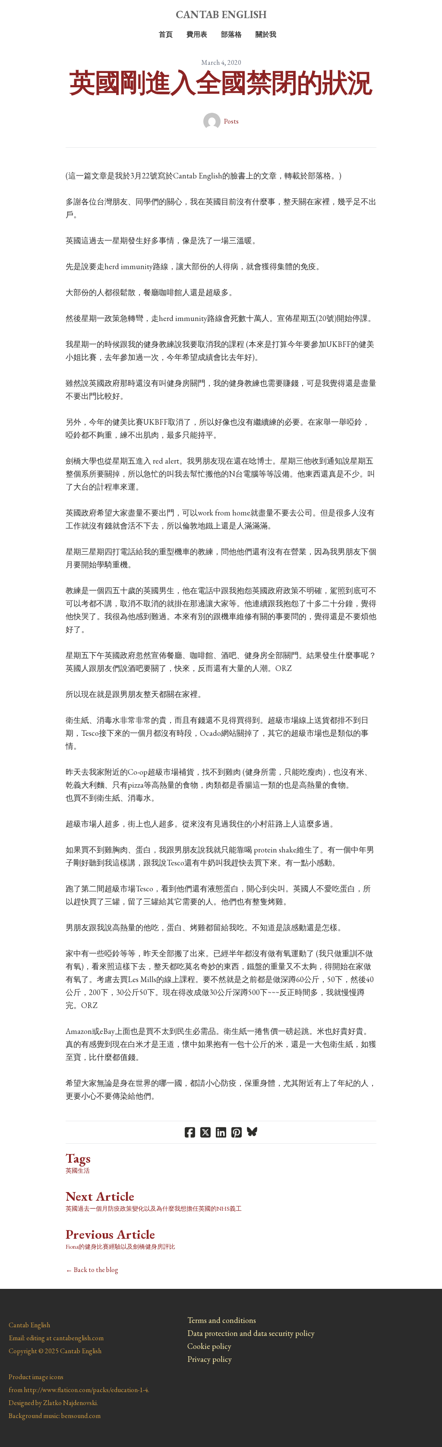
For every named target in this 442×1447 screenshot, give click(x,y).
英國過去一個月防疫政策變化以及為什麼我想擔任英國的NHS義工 (154, 1208)
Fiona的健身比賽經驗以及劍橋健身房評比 (120, 1246)
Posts (231, 121)
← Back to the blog (92, 1269)
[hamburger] (28, 14)
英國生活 (78, 1170)
